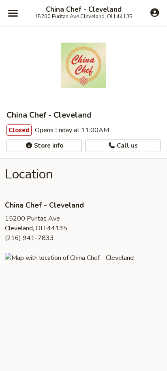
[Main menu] (13, 13)
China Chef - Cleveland (84, 10)
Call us (126, 146)
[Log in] (155, 12)
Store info (47, 146)
